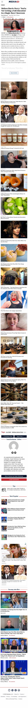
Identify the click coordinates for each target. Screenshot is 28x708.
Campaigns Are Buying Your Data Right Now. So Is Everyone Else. (14, 610)
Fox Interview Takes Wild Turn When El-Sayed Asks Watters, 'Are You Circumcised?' (17, 528)
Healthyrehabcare (4, 239)
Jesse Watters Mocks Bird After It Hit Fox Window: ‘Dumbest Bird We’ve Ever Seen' (16, 519)
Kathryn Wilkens (4, 635)
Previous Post (8, 436)
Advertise (3, 696)
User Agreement (22, 696)
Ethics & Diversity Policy (11, 698)
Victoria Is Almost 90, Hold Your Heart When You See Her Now (13, 241)
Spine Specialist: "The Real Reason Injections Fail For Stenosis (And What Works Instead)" (14, 288)
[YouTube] (9, 690)
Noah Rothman (4, 15)
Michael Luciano (4, 657)
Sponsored (3, 613)
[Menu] (3, 1)
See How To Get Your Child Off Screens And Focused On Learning (12, 357)
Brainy (2, 354)
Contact (20, 698)
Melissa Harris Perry (17, 432)
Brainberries (3, 123)
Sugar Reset (3, 146)
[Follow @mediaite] (12, 690)
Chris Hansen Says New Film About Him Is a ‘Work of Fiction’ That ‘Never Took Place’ (13, 632)
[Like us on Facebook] (15, 690)
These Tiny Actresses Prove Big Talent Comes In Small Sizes (13, 333)
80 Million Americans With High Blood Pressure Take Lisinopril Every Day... (13, 171)
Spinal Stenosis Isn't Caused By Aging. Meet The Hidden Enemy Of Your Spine (13, 380)
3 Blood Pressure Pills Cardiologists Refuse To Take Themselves (13, 194)
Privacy (8, 696)
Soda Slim (3, 262)
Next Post (20, 436)
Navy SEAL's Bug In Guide (6, 401)
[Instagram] (18, 690)
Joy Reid (14, 35)
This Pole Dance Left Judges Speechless (11, 310)
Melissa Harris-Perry (14, 33)
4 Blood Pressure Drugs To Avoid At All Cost (12, 148)
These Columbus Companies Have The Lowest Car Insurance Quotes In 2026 (14, 427)
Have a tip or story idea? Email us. (16, 488)
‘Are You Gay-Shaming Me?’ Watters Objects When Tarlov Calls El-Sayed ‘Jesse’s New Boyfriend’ (12, 678)
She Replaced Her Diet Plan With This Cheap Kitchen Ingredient (12, 264)
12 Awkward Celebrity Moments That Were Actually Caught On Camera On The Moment (14, 125)
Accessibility (14, 696)
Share (4, 17)
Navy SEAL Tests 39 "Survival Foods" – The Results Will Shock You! (12, 404)
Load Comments (14, 479)
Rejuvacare (3, 285)
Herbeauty (3, 309)
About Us (16, 694)
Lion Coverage (3, 425)
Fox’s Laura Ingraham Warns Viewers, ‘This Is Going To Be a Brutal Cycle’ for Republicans (13, 655)
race (25, 432)
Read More (14, 73)
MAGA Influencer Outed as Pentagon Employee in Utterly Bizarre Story (16, 509)
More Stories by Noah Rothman (14, 476)
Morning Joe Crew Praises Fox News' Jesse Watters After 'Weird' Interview (16, 535)
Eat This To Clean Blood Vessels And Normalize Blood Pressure (13, 218)
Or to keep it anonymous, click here (16, 490)
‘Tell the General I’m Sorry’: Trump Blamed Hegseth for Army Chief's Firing (16, 501)
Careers (22, 694)
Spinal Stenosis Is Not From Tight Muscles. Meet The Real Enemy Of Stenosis (13, 102)
